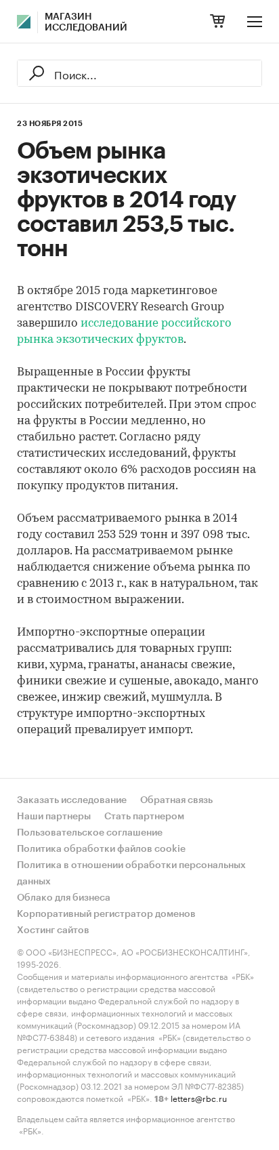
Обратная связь (176, 800)
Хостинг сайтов (53, 930)
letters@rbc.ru (199, 1097)
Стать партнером (144, 816)
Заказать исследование (72, 800)
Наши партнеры (54, 816)
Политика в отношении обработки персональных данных (131, 873)
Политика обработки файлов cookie (101, 849)
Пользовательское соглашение (90, 833)
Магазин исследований (86, 22)
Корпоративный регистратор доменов (106, 914)
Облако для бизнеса (63, 898)
